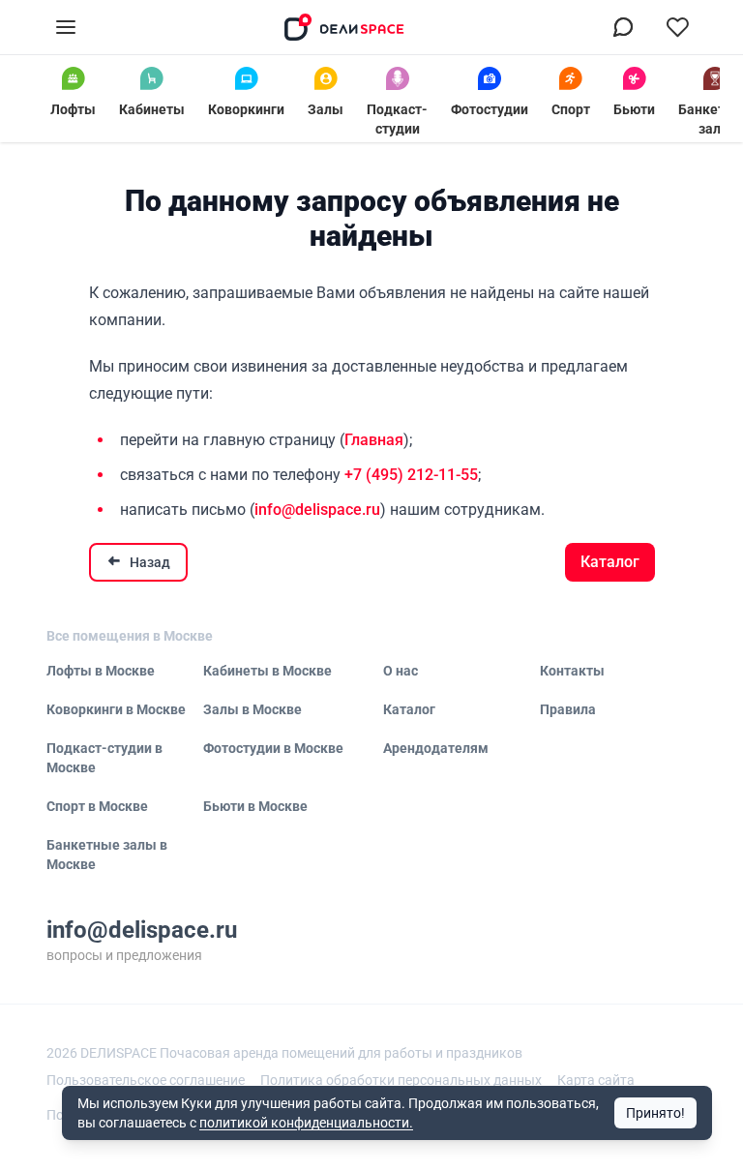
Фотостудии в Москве (273, 748)
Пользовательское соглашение (145, 1080)
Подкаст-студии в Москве (104, 757)
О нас (400, 670)
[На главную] (344, 27)
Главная (373, 440)
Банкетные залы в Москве (106, 854)
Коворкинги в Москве (116, 709)
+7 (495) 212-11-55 (411, 474)
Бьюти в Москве (255, 806)
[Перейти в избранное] (677, 27)
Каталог (609, 562)
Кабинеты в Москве (267, 670)
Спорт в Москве (97, 806)
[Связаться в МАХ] (623, 27)
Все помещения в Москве (129, 636)
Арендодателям (436, 748)
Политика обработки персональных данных (401, 1080)
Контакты (572, 670)
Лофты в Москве (100, 670)
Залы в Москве (252, 709)
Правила (568, 709)
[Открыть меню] (65, 27)
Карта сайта (596, 1080)
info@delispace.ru (317, 509)
